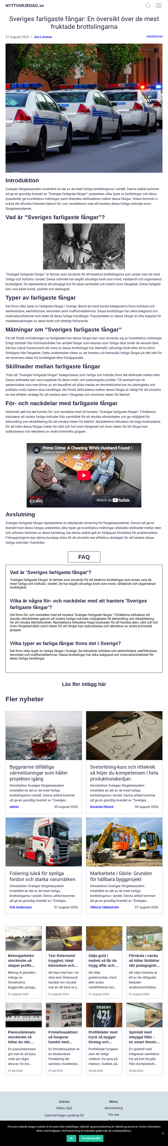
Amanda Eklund (101, 807)
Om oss (113, 1115)
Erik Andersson (21, 907)
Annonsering (113, 1108)
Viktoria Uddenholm (104, 907)
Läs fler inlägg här (84, 684)
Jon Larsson (43, 37)
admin (14, 807)
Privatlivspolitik (91, 1138)
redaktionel (154, 36)
